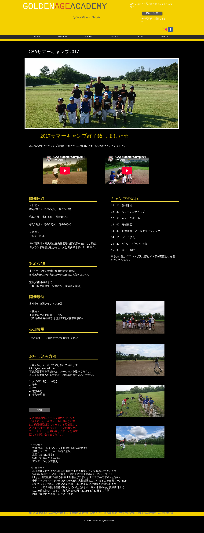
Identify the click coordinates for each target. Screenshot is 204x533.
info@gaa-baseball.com (42, 368)
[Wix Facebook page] (170, 29)
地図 (59, 304)
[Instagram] (164, 29)
